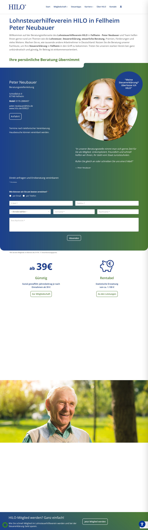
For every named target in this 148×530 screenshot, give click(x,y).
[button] (5, 525)
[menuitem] (60, 7)
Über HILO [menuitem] (101, 6)
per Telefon (31, 196)
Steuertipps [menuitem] (76, 6)
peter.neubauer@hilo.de (21, 105)
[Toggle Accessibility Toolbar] (142, 524)
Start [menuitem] (48, 6)
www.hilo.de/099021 (19, 108)
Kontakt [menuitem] (112, 6)
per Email (17, 196)
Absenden (74, 238)
